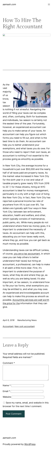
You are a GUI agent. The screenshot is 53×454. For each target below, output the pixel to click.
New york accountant (25, 326)
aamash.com (9, 4)
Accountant (8, 326)
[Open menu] (48, 4)
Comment (9, 363)
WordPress (29, 444)
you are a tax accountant (27, 253)
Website (7, 397)
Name (7, 385)
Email (6, 391)
